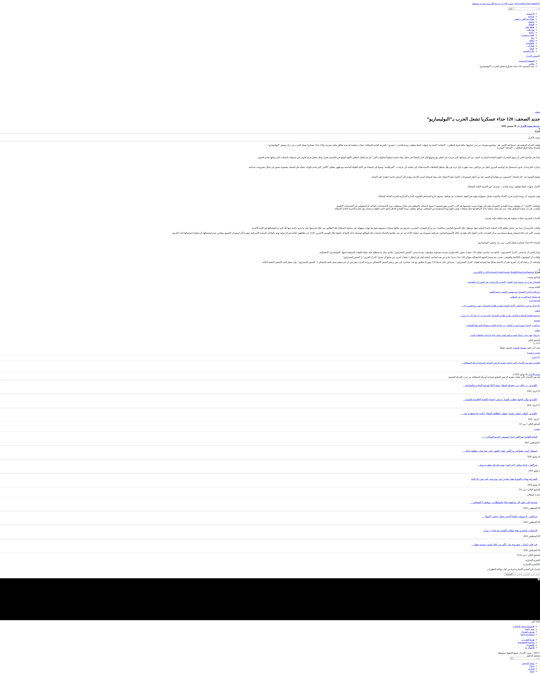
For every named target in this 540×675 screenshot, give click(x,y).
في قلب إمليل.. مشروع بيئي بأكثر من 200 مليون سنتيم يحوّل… (504, 544)
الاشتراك (509, 574)
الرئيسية (530, 14)
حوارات (530, 46)
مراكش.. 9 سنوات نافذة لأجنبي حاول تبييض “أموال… (509, 516)
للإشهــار (530, 645)
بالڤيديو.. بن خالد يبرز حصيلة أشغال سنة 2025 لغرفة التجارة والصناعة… (500, 385)
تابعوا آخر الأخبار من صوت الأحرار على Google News (516, 267)
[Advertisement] (270, 89)
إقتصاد (531, 24)
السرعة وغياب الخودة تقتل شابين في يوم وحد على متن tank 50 (504, 479)
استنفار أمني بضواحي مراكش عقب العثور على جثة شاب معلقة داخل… (500, 450)
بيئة (532, 38)
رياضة (531, 32)
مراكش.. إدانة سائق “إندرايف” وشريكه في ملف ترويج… (507, 465)
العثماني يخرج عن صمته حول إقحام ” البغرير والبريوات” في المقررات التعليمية (504, 282)
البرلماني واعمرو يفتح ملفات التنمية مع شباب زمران (510, 530)
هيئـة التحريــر (527, 639)
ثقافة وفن (529, 27)
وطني (537, 112)
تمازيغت (530, 30)
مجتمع (531, 22)
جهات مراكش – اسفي (524, 19)
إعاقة (531, 40)
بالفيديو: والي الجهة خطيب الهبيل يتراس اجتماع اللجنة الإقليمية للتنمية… (500, 399)
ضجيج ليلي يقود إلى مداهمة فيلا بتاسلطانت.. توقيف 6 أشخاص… (503, 502)
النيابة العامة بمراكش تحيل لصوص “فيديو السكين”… (509, 436)
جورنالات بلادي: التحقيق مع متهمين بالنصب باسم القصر (514, 292)
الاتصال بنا (529, 647)
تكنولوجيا (530, 43)
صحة (532, 48)
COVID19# (534, 301)
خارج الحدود (528, 51)
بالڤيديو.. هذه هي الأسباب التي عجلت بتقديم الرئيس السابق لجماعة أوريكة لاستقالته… (500, 363)
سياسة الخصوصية (526, 642)
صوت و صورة (528, 35)
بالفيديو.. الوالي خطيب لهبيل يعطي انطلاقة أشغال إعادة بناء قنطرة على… (498, 413)
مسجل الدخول (519, 348)
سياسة (531, 16)
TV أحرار (535, 357)
